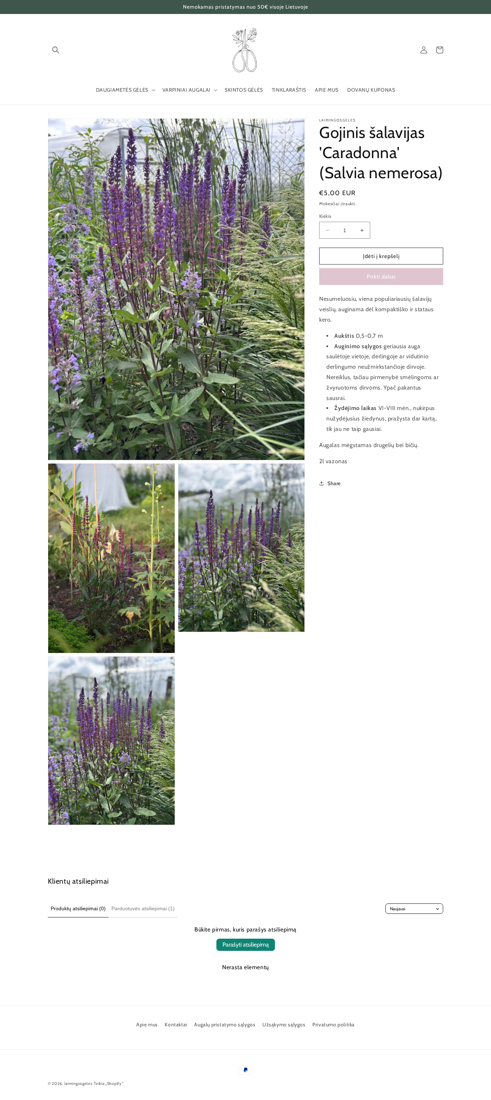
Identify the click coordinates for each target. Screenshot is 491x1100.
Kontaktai (176, 1024)
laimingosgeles (78, 1083)
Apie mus (147, 1024)
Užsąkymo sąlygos (284, 1024)
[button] (56, 50)
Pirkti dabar (381, 276)
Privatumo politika (333, 1024)
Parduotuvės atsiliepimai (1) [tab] (143, 908)
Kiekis (325, 216)
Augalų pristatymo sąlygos (224, 1024)
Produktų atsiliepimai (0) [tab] (78, 908)
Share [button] (334, 483)
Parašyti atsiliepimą (245, 944)
